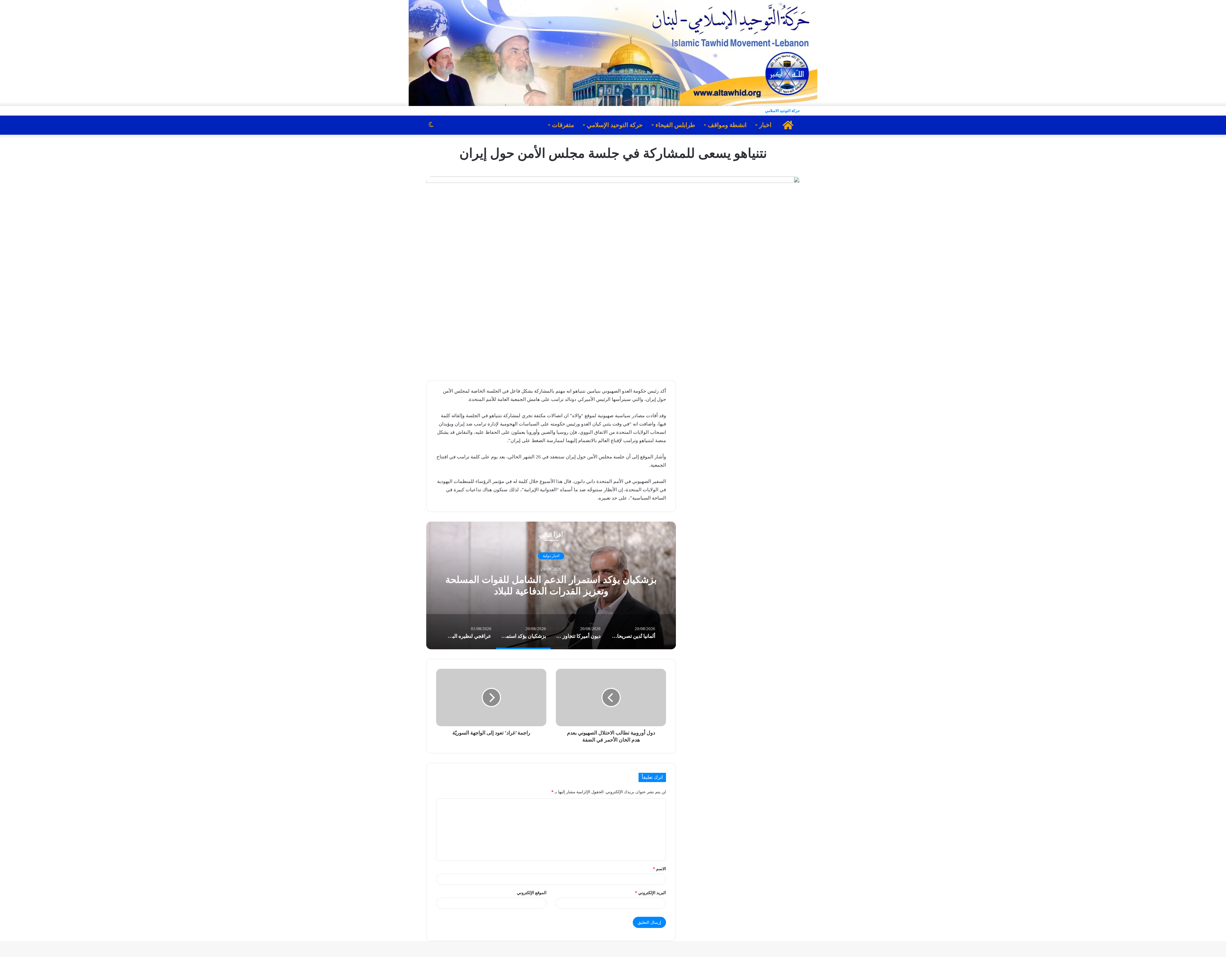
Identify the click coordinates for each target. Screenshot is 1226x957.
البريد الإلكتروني (650, 892)
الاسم (659, 868)
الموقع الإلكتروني (532, 892)
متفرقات (563, 125)
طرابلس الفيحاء (675, 125)
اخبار (765, 125)
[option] (551, 585)
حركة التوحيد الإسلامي (615, 125)
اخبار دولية (551, 556)
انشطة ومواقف (727, 125)
